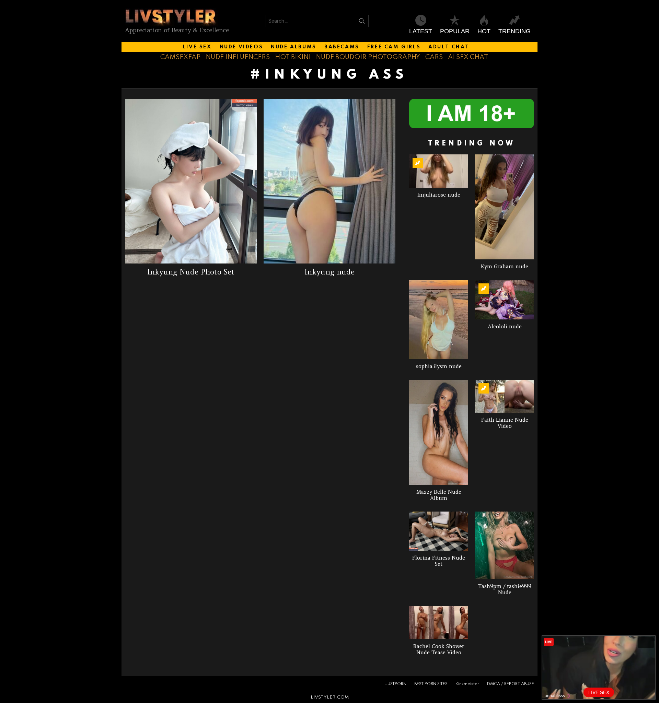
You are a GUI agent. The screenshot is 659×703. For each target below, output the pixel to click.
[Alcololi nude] (504, 299)
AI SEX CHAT (468, 57)
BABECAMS (341, 47)
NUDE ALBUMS (293, 47)
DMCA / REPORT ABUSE (510, 684)
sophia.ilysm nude (439, 366)
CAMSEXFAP (180, 57)
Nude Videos (241, 47)
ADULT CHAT (448, 47)
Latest (420, 31)
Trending (514, 31)
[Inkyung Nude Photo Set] (191, 181)
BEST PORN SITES (431, 684)
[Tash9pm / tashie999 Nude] (504, 545)
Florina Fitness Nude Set (438, 560)
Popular (455, 31)
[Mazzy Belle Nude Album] (438, 432)
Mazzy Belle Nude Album (438, 495)
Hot (483, 31)
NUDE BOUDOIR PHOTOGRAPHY (368, 57)
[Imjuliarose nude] (438, 171)
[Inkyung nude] (329, 181)
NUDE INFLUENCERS (238, 57)
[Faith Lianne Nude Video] (504, 396)
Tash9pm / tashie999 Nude (504, 589)
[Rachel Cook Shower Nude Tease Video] (438, 622)
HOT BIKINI (293, 57)
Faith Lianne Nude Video (504, 423)
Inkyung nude (329, 272)
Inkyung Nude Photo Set (190, 272)
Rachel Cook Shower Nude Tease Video (438, 649)
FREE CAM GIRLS (393, 47)
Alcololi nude (505, 326)
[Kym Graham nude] (504, 206)
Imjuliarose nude (438, 194)
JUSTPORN (395, 684)
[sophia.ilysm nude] (438, 319)
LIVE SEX (197, 47)
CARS (434, 57)
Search (362, 22)
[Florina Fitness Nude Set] (438, 531)
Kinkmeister (467, 684)
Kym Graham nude (504, 266)
